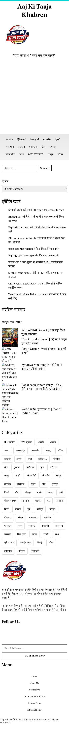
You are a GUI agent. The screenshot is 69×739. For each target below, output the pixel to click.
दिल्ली (57, 139)
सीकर (51, 542)
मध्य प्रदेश (33, 517)
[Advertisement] (34, 98)
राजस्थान (10, 147)
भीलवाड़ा (7, 517)
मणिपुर (20, 517)
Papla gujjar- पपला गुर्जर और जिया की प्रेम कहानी (33, 255)
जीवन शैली (10, 154)
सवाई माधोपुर (25, 542)
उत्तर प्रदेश (20, 450)
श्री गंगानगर (9, 542)
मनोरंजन (33, 147)
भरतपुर (52, 509)
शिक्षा (21, 154)
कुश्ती (19, 459)
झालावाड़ (20, 484)
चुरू (42, 467)
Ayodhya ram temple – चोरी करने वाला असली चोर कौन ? (41, 367)
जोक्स (60, 154)
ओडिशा (61, 450)
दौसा (17, 492)
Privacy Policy (34, 703)
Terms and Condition (34, 696)
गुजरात (17, 467)
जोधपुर (58, 475)
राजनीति (47, 139)
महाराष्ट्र (7, 525)
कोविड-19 (42, 459)
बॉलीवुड (21, 147)
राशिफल (7, 534)
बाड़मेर (38, 500)
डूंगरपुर (55, 484)
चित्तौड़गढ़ (30, 467)
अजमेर (41, 442)
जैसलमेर (45, 475)
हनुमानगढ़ (8, 551)
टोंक (43, 484)
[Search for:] (19, 168)
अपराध (52, 147)
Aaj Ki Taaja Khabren (34, 11)
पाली (61, 492)
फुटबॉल (26, 500)
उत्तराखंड (35, 450)
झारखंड (7, 484)
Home (9, 139)
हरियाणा (22, 551)
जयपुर (50, 154)
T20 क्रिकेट (26, 442)
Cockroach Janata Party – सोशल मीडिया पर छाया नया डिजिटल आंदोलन (41, 387)
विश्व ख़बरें (34, 139)
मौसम (20, 525)
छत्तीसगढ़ (53, 467)
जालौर (18, 475)
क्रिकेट (56, 459)
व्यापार (34, 534)
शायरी (46, 534)
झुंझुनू (33, 484)
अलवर (7, 450)
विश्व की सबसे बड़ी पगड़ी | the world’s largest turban (36, 210)
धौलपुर (28, 492)
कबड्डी (7, 459)
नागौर (39, 492)
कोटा (30, 459)
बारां (48, 500)
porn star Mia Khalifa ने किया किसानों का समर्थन (33, 249)
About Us (34, 683)
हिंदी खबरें (21, 139)
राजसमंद (45, 525)
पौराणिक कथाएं (10, 500)
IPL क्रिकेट (9, 442)
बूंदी (28, 509)
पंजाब (50, 492)
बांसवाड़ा (59, 500)
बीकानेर (18, 509)
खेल (43, 147)
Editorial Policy (34, 710)
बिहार (6, 509)
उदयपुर (49, 450)
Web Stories (35, 154)
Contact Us (34, 689)
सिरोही (40, 542)
